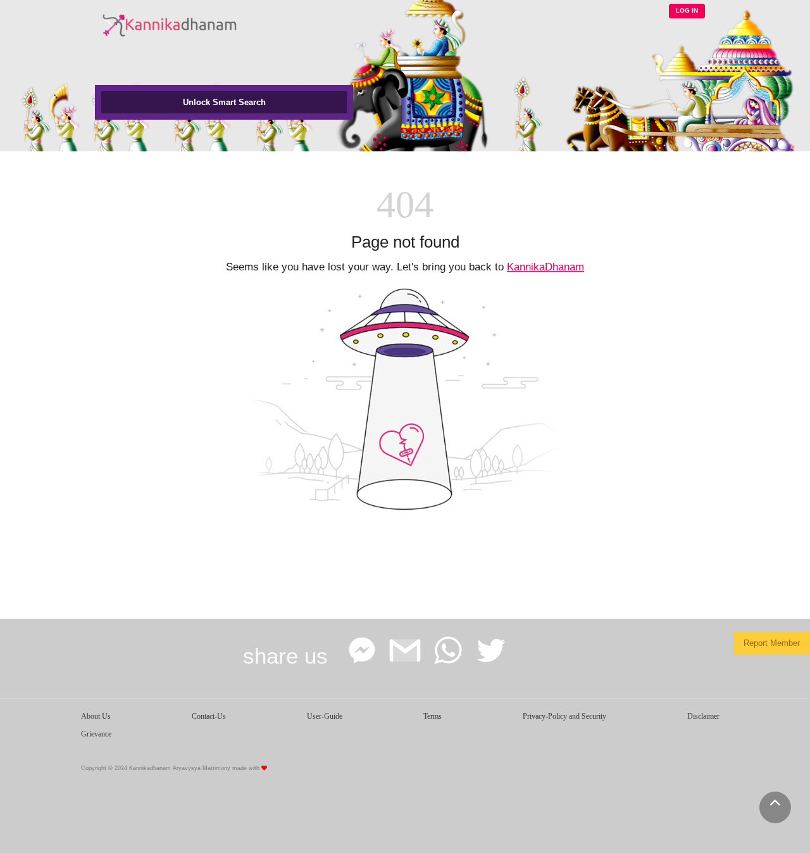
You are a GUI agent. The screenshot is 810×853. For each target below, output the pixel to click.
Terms (432, 716)
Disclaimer (703, 716)
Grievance (96, 734)
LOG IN (687, 10)
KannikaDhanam (545, 267)
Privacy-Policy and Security (564, 716)
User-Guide (324, 716)
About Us (96, 716)
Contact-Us (209, 716)
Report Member (772, 643)
